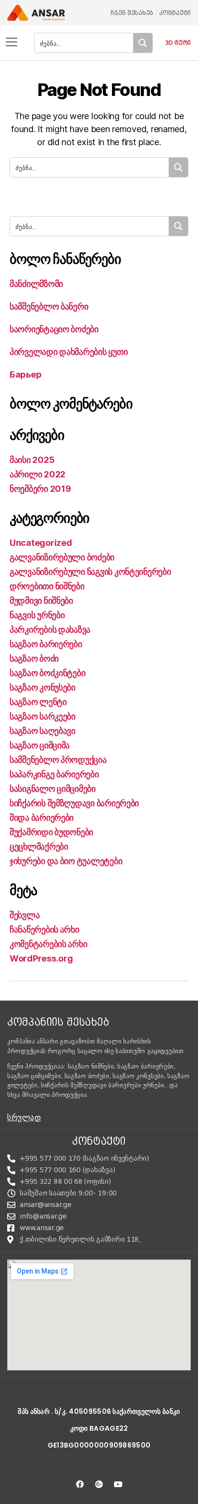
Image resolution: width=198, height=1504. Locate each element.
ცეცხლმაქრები (39, 846)
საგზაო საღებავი (42, 731)
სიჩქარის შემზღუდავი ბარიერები (74, 803)
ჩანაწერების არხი (44, 929)
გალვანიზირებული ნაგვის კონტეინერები (90, 572)
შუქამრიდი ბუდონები (51, 832)
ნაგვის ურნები (37, 615)
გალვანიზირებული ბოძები (62, 557)
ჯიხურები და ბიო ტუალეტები (66, 861)
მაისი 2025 (32, 460)
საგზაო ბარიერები (46, 644)
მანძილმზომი (36, 284)
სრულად (24, 1117)
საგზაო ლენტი (38, 702)
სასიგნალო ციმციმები (53, 789)
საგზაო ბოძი (34, 658)
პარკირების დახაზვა (50, 629)
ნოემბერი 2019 (40, 489)
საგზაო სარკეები (42, 716)
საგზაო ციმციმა (40, 745)
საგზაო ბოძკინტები (47, 673)
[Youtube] (118, 1484)
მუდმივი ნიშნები (41, 601)
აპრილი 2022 (37, 474)
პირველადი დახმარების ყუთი (68, 352)
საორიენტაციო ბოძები (54, 329)
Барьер (25, 374)
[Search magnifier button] (142, 43)
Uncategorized (41, 543)
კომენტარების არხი (48, 944)
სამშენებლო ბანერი (49, 306)
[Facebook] (79, 1484)
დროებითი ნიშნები (47, 586)
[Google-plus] (99, 1484)
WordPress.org (41, 958)
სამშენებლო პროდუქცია (58, 760)
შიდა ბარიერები (42, 818)
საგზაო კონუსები (42, 687)
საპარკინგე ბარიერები (54, 774)
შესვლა (24, 915)
